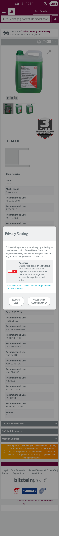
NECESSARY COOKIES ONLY (39, 301)
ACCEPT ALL (16, 301)
